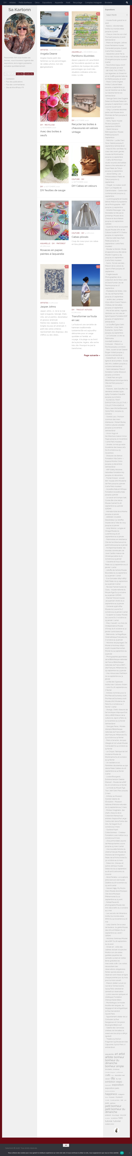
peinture (112, 1103)
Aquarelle (59, 2)
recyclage (115, 1115)
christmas (116, 1069)
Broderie (108, 2)
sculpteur (107, 1118)
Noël (68, 2)
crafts (107, 1075)
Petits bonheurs (25, 2)
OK (122, 1153)
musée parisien (115, 1100)
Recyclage (77, 2)
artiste (109, 1057)
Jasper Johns (48, 306)
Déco (37, 2)
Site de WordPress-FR (15, 87)
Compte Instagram (110, 1072)
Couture (76, 179)
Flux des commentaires (15, 85)
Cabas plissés (80, 236)
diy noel (118, 1079)
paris (107, 1103)
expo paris (108, 1085)
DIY (5, 2)
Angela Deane (48, 53)
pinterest (108, 1115)
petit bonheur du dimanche (115, 1110)
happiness (111, 1094)
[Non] (129, 1153)
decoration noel (120, 1075)
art (116, 1053)
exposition (118, 1084)
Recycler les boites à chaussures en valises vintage (85, 128)
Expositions (47, 2)
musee (112, 1097)
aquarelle (109, 1054)
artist (122, 1053)
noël (125, 1100)
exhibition (110, 1081)
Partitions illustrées (83, 55)
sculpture (114, 1118)
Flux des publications (14, 82)
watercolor (109, 1124)
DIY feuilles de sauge (52, 190)
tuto (121, 1118)
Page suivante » (92, 355)
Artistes (12, 2)
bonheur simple (114, 1066)
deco (112, 1075)
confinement (119, 1072)
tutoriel (117, 1121)
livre (106, 1097)
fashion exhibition (110, 1091)
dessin (107, 1079)
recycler (123, 1115)
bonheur (119, 1057)
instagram (121, 1094)
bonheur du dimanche (112, 1061)
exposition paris (112, 1088)
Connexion (10, 79)
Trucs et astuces (84, 310)
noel (121, 1100)
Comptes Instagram (93, 2)
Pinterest (61, 243)
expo (119, 1081)
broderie (108, 1069)
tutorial (108, 1121)
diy (113, 1078)
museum (119, 1097)
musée (107, 1100)
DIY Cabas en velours (84, 185)
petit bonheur (113, 1106)
